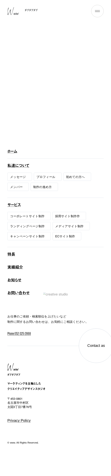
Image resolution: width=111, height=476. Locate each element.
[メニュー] (97, 11)
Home (55, 89)
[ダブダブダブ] (13, 11)
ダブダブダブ (31, 10)
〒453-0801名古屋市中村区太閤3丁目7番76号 (19, 402)
